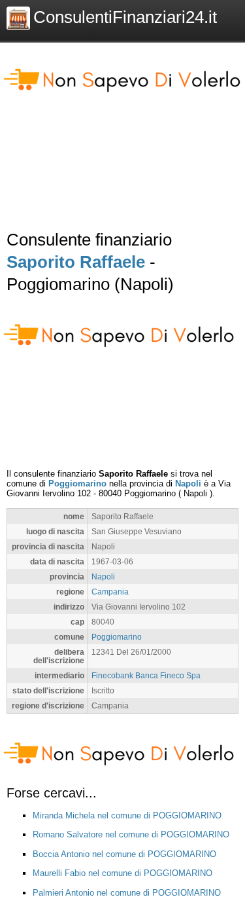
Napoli (188, 483)
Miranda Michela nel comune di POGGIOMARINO (127, 815)
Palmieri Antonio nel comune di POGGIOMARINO (127, 893)
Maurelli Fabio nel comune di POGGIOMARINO (122, 873)
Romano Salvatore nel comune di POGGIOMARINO (131, 834)
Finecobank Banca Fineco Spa (146, 675)
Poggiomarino (77, 483)
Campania (110, 591)
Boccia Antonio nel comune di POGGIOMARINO (124, 854)
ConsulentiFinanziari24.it (125, 17)
